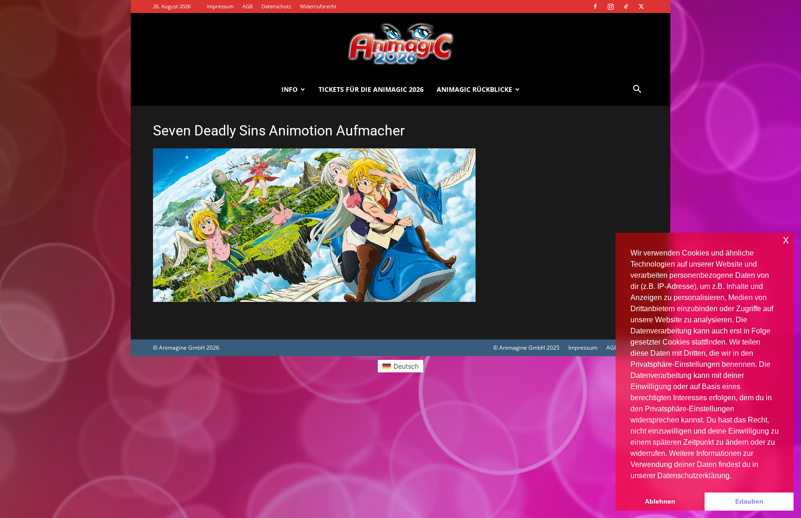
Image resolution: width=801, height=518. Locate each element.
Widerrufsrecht (318, 6)
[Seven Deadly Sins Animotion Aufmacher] (314, 299)
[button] (637, 90)
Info (289, 89)
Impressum (220, 6)
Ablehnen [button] (660, 501)
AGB (247, 6)
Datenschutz (276, 6)
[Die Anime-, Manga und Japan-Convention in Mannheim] (400, 43)
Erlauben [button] (749, 501)
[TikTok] (626, 6)
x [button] (786, 239)
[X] (641, 6)
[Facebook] (595, 6)
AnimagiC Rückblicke (474, 89)
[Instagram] (610, 6)
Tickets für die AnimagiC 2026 (371, 89)
